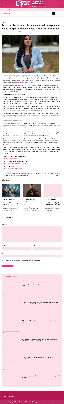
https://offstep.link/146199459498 (24, 82)
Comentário (5, 224)
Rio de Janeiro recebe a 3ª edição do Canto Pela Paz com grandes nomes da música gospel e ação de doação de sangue (39, 340)
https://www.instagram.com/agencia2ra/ (13, 168)
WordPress (52, 402)
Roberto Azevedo (6, 31)
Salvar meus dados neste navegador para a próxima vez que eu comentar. (22, 260)
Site (2, 253)
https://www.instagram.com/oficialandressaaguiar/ (15, 163)
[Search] (61, 13)
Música (4, 22)
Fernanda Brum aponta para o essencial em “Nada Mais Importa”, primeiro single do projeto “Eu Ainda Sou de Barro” (40, 303)
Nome (4, 245)
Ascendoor (40, 402)
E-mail (35, 245)
